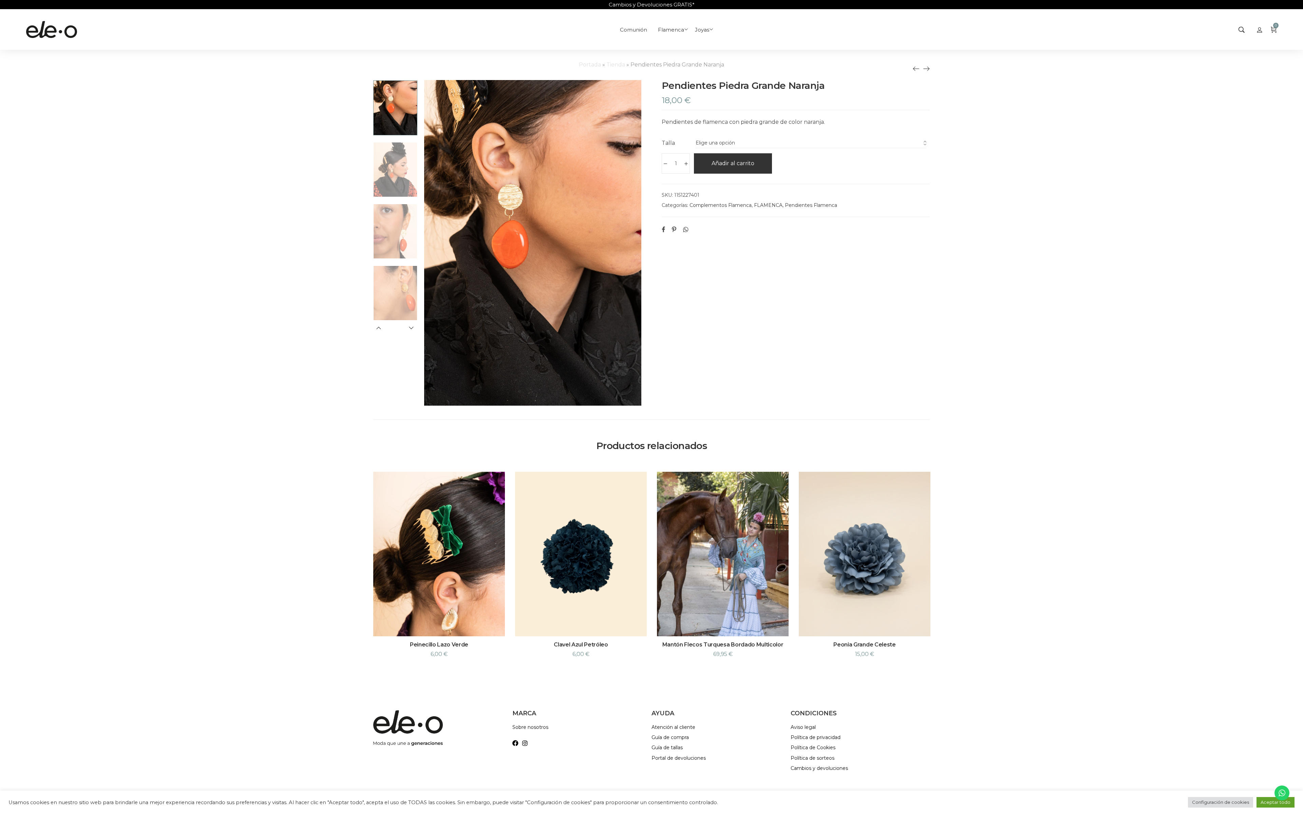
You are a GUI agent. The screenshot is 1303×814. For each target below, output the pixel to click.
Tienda (615, 64)
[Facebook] (515, 743)
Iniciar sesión (1259, 29)
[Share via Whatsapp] (685, 229)
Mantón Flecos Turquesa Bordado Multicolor (722, 644)
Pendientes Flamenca (811, 205)
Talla (668, 143)
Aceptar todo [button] (1275, 802)
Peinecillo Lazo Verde (439, 644)
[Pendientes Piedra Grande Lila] (916, 68)
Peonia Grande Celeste (864, 644)
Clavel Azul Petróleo (581, 644)
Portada (590, 64)
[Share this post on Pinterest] (674, 229)
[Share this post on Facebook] (663, 229)
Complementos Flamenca (721, 205)
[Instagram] (525, 743)
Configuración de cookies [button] (1220, 802)
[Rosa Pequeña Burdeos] (926, 68)
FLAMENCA (768, 205)
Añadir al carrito (733, 163)
